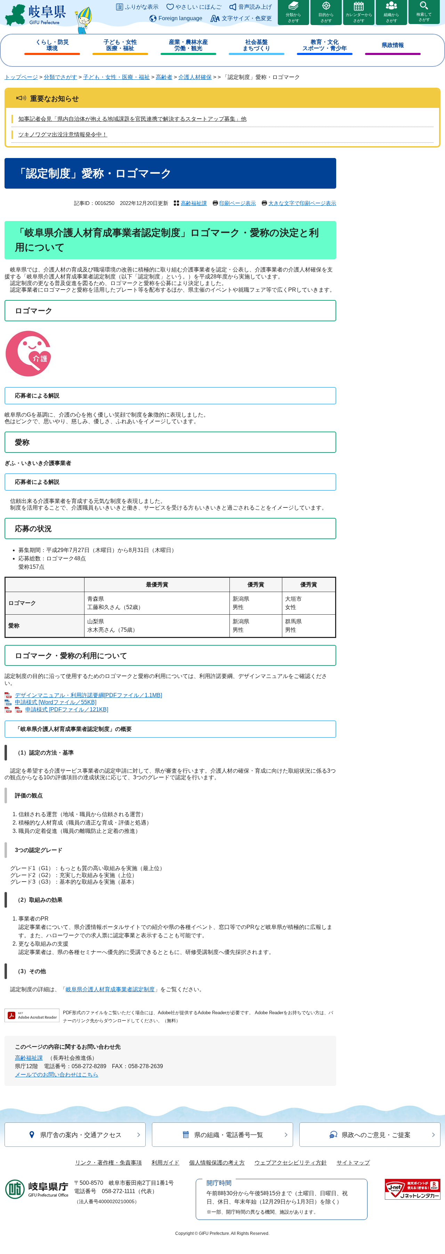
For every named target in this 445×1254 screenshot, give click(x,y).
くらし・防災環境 (52, 45)
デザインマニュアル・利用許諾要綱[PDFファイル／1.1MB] (88, 695)
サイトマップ (353, 1163)
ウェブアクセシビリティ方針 (290, 1163)
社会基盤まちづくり (256, 45)
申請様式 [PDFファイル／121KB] (66, 709)
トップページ (21, 77)
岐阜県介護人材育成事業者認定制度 (110, 989)
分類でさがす (60, 77)
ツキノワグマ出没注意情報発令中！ (62, 134)
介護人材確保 (195, 77)
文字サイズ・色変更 (247, 18)
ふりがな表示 (142, 7)
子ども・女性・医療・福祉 (116, 77)
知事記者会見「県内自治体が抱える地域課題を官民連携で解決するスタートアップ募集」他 (132, 119)
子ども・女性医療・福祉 (120, 45)
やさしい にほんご (198, 7)
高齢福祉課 (194, 203)
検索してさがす (424, 17)
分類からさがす (293, 18)
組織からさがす (391, 18)
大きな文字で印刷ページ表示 (302, 203)
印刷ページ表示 (237, 203)
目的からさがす (326, 18)
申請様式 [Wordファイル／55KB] (55, 702)
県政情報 (393, 45)
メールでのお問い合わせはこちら (56, 1075)
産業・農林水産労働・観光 (188, 45)
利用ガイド (165, 1163)
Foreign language (180, 18)
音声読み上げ (255, 7)
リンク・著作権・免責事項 (108, 1163)
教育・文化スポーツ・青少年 (324, 45)
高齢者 (164, 77)
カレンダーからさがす (359, 18)
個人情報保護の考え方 (217, 1163)
